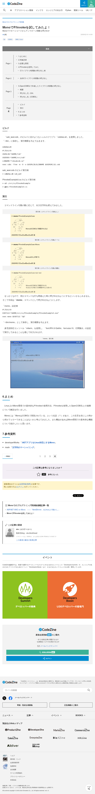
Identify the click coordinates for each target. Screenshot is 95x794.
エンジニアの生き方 (54, 10)
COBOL (10, 39)
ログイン (20, 486)
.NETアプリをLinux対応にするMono (38, 442)
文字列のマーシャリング (23, 447)
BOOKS (79, 715)
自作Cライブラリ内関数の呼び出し (33, 78)
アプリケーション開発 (24, 10)
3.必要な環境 (23, 63)
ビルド (22, 104)
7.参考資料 (22, 115)
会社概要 (13, 769)
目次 (47, 48)
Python (68, 10)
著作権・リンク (15, 759)
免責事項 (13, 766)
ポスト (79, 495)
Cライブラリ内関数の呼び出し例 (33, 70)
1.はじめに (22, 56)
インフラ (39, 10)
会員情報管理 (14, 762)
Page (8, 63)
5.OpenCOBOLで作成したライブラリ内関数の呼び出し (39, 86)
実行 (22, 108)
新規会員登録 (48, 652)
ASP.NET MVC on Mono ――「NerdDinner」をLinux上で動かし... (33, 509)
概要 (22, 89)
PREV (8, 456)
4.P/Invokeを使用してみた (28, 67)
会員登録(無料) (25, 484)
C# (4, 39)
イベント (55, 715)
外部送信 (13, 780)
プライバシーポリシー (17, 776)
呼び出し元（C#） (27, 93)
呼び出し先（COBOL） (29, 96)
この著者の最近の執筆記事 (26, 540)
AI (11, 10)
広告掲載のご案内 (71, 705)
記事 (29, 715)
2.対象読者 (22, 60)
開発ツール (78, 10)
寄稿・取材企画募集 (25, 705)
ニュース (6, 715)
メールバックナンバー (49, 646)
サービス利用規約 (16, 773)
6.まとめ (21, 111)
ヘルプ (12, 755)
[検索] (4, 10)
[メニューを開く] (3, 3)
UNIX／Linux (19, 39)
